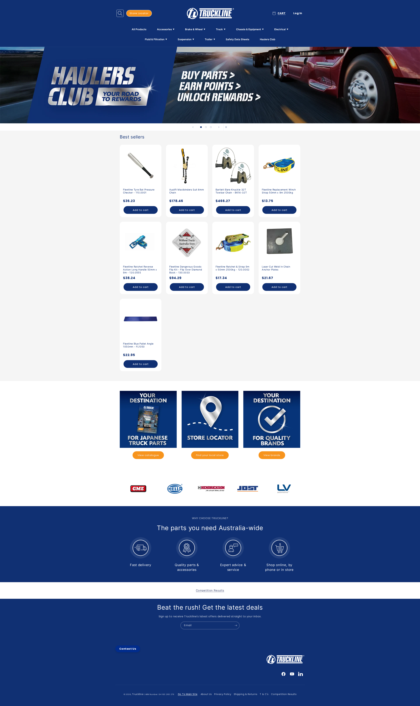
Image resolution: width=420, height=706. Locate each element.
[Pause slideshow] (227, 127)
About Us (206, 694)
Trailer (208, 39)
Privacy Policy (222, 694)
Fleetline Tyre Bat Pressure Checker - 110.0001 (139, 191)
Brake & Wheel (194, 29)
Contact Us (127, 649)
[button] (120, 13)
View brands (271, 455)
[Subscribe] (235, 625)
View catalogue (148, 455)
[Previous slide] (193, 127)
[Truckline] (210, 13)
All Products (139, 29)
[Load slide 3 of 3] (210, 127)
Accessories (164, 29)
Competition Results (283, 694)
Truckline (137, 694)
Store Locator (139, 13)
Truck (219, 29)
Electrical (280, 29)
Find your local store (210, 455)
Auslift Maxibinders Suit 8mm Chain (186, 191)
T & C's (264, 694)
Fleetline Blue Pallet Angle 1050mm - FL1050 (138, 345)
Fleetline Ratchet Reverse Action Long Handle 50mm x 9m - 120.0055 (140, 269)
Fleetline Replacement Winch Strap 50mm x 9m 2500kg (279, 191)
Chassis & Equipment (248, 29)
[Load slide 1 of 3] (201, 127)
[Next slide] (218, 127)
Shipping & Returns (245, 694)
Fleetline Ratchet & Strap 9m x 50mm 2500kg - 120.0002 (233, 268)
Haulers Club (267, 39)
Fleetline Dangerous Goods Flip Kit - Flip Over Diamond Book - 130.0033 (185, 269)
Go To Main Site (188, 694)
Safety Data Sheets (237, 39)
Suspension (184, 39)
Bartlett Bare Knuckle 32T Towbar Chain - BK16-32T (231, 191)
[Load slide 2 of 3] (205, 127)
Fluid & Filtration (154, 39)
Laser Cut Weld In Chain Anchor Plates (276, 268)
